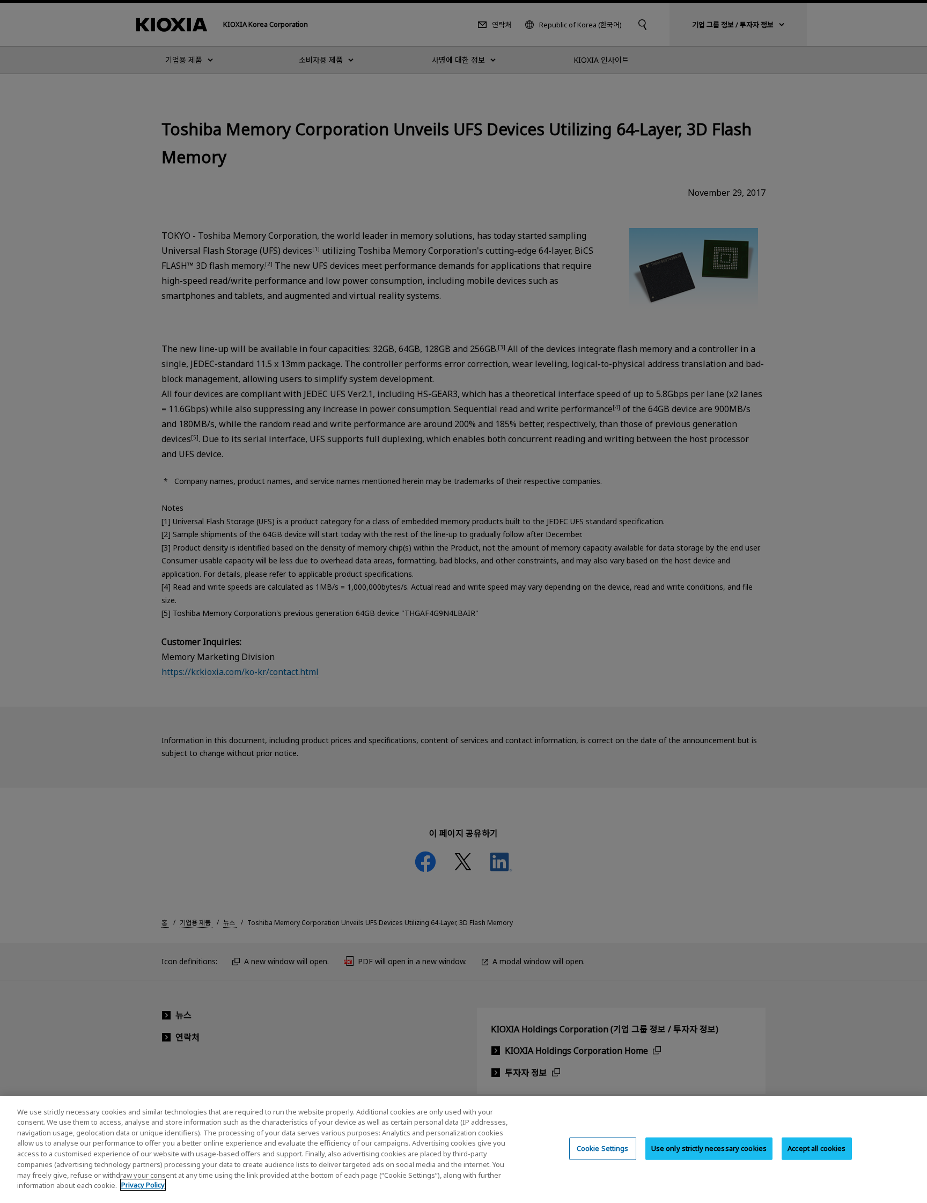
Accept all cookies (816, 1148)
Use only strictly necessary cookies (709, 1148)
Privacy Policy (143, 1185)
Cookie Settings (603, 1148)
